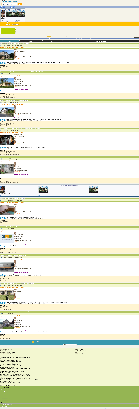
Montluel (2, 355)
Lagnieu (76, 355)
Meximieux (77, 353)
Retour (7, 7)
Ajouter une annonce (6, 396)
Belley (76, 352)
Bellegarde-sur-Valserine (5, 352)
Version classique (5, 389)
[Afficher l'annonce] (10, 16)
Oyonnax (76, 349)
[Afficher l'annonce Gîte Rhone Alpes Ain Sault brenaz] (7, 271)
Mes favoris (18, 7)
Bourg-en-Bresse (3, 349)
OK (110, 408)
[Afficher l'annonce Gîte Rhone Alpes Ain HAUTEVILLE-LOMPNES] (7, 59)
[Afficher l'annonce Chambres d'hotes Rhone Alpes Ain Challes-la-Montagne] (7, 173)
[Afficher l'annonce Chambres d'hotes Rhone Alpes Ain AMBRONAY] (7, 88)
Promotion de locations (6, 404)
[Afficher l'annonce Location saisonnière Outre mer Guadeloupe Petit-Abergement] (7, 238)
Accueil (3, 391)
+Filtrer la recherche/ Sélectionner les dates (11, 23)
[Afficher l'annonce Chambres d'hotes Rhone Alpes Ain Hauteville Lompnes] (7, 116)
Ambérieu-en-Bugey (79, 350)
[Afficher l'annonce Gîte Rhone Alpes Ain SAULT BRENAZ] (7, 299)
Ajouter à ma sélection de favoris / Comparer (13, 47)
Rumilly (1, 350)
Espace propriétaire (5, 398)
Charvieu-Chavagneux (4, 353)
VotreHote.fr (11, 2)
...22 (65, 36)
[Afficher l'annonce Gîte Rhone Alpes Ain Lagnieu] (7, 214)
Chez (4, 2)
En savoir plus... (104, 408)
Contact (3, 394)
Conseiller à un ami (5, 400)
